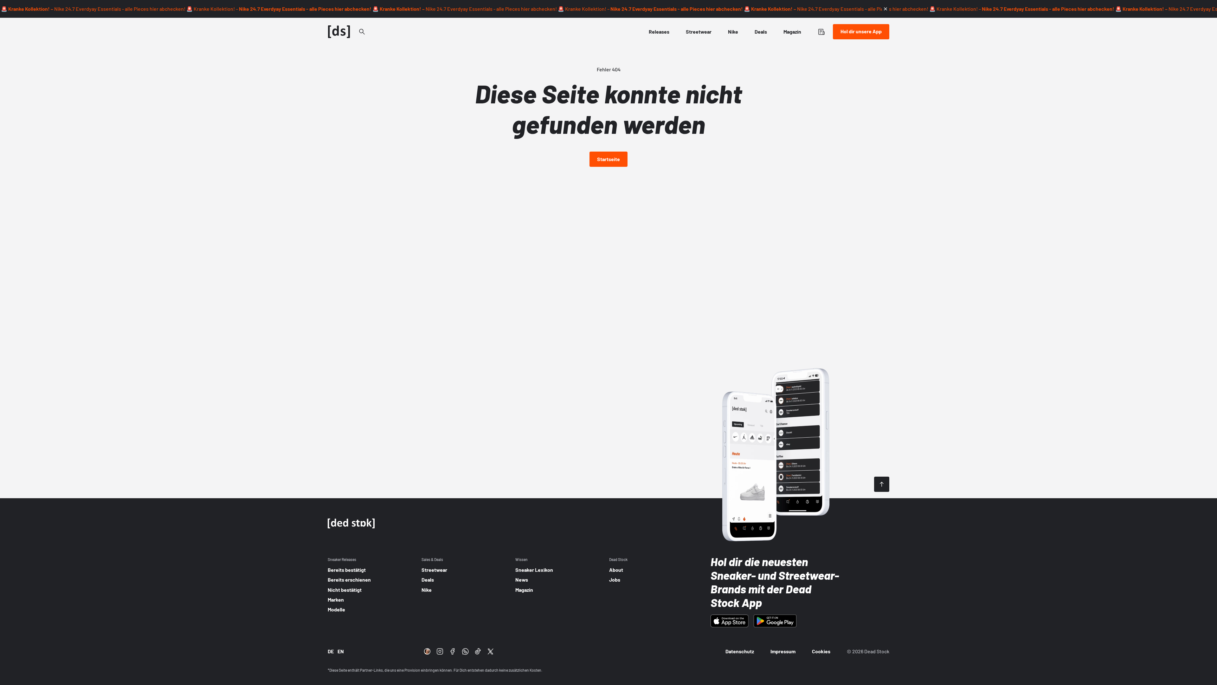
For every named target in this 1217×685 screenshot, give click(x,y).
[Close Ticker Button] (885, 9)
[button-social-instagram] (440, 651)
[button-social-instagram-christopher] (427, 651)
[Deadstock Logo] (339, 31)
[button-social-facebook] (452, 651)
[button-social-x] (490, 651)
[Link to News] (362, 32)
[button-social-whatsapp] (465, 651)
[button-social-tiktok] (478, 651)
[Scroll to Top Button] (881, 484)
